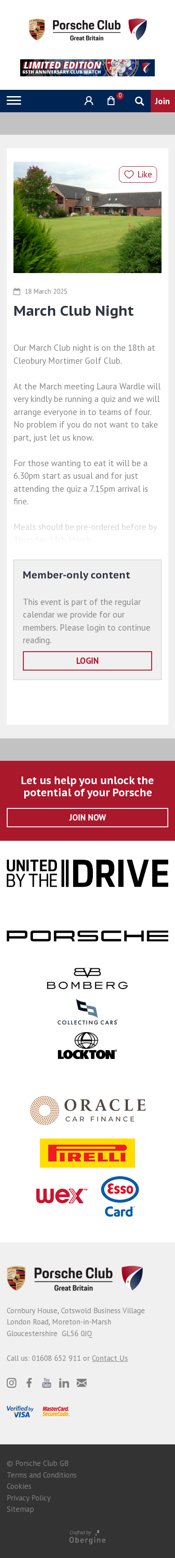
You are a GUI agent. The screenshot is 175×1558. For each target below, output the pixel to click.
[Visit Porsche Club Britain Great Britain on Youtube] (47, 1383)
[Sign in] (88, 101)
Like (144, 174)
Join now (88, 817)
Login (87, 660)
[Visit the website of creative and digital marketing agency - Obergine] (87, 1537)
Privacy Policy (29, 1498)
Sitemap (20, 1509)
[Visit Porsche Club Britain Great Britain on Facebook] (29, 1383)
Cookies (19, 1486)
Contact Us (110, 1358)
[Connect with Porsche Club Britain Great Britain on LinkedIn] (64, 1383)
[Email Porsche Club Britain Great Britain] (82, 1383)
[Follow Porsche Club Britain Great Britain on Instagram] (12, 1383)
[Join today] (163, 101)
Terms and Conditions (42, 1475)
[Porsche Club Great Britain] (88, 28)
